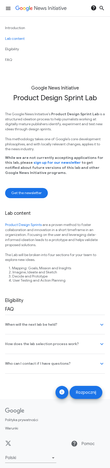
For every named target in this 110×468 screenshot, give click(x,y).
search (102, 8)
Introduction (15, 28)
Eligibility (12, 49)
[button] (30, 458)
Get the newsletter (26, 193)
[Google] (14, 411)
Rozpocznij (86, 392)
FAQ (8, 59)
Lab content (15, 38)
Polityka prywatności (21, 420)
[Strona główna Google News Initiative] (41, 8)
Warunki (11, 428)
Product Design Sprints (23, 224)
